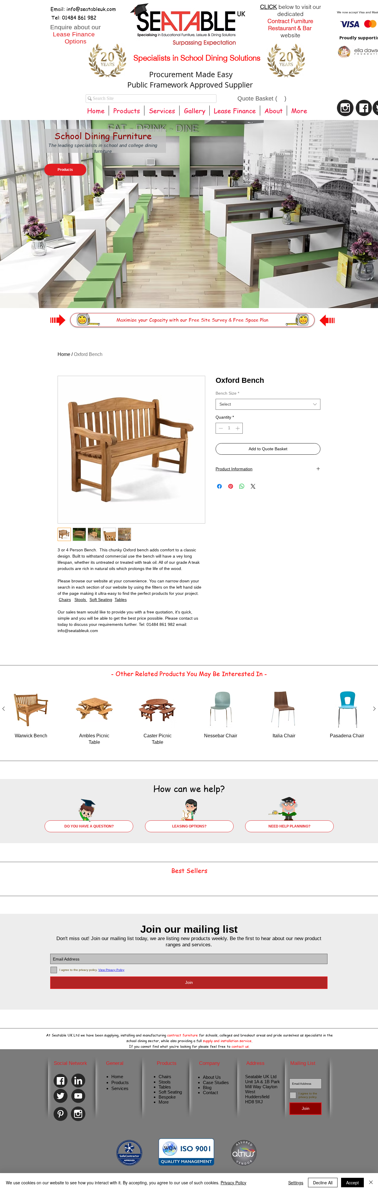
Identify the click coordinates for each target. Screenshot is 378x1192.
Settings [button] (295, 1182)
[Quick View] (31, 709)
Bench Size (227, 393)
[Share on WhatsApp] (241, 486)
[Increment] (238, 428)
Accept (352, 1182)
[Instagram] (78, 1114)
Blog (207, 1087)
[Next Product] (374, 708)
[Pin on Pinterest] (230, 486)
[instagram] (345, 107)
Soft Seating (100, 599)
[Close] (370, 1182)
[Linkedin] (78, 1080)
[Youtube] (78, 1096)
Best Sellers (189, 870)
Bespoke (167, 1096)
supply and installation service (227, 1040)
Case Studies (216, 1082)
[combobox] (268, 404)
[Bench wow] (197, 293)
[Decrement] (220, 428)
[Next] (344, 205)
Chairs (65, 599)
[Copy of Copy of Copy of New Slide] (213, 293)
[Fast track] (191, 293)
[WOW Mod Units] (170, 293)
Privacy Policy (233, 1182)
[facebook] (363, 107)
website (290, 35)
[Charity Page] (175, 293)
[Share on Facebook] (219, 486)
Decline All (323, 1182)
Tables (121, 599)
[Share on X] (253, 486)
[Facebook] (60, 1080)
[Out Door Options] (208, 293)
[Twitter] (60, 1096)
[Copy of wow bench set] (181, 293)
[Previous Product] (3, 708)
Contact (210, 1092)
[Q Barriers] (203, 293)
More (164, 1101)
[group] (189, 721)
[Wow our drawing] (186, 293)
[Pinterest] (60, 1114)
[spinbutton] (229, 428)
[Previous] (33, 205)
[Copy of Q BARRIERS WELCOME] (165, 293)
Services (119, 1088)
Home (64, 354)
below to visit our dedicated (290, 10)
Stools (80, 599)
